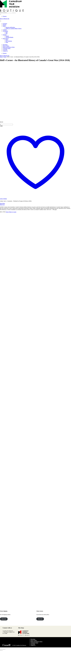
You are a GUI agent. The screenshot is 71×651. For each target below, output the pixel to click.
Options (10, 244)
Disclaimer (5, 44)
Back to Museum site (4, 18)
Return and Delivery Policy (9, 47)
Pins (6, 33)
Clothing (5, 29)
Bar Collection (9, 41)
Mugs (7, 39)
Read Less (2, 204)
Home (1, 56)
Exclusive (5, 23)
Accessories (5, 31)
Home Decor (5, 38)
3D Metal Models (9, 37)
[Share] (3, 649)
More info (4, 619)
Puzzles (7, 36)
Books (4, 26)
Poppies (4, 24)
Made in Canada (12, 212)
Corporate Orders (6, 48)
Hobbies (4, 34)
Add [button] (7, 438)
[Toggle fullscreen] (1, 649)
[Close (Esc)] (4, 649)
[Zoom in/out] (0, 649)
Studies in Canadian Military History (14, 28)
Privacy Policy (6, 45)
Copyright (5, 49)
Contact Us (5, 50)
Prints (7, 42)
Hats (7, 32)
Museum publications (10, 27)
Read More (2, 203)
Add (1, 126)
